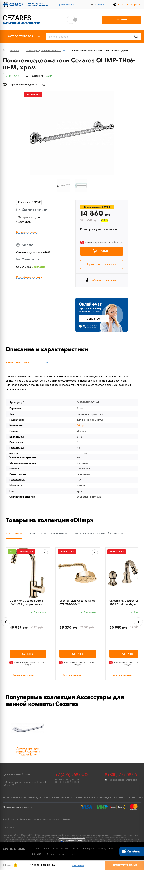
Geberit (36, 848)
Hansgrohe (88, 848)
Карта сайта (8, 827)
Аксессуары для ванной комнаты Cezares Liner (28, 751)
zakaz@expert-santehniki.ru (123, 780)
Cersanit (50, 854)
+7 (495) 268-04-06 (72, 774)
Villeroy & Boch (106, 848)
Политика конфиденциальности (105, 797)
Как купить (73, 797)
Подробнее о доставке (29, 277)
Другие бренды (66, 5)
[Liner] (28, 728)
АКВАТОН (37, 854)
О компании (27, 797)
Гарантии (58, 797)
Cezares (66, 819)
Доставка (43, 797)
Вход (120, 4)
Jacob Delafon (60, 848)
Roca (46, 848)
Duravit (75, 848)
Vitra (61, 854)
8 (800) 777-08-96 (121, 774)
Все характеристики (27, 232)
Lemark (72, 854)
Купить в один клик (101, 264)
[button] (5, 621)
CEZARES (21, 20)
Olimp (80, 425)
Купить (105, 251)
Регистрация (134, 4)
